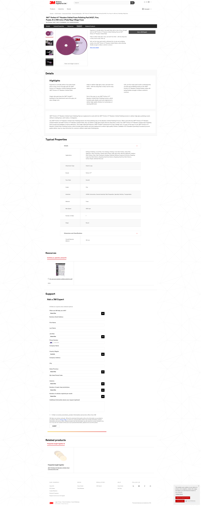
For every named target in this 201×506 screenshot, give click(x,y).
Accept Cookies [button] (180, 501)
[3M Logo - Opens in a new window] (58, 2)
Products (52, 9)
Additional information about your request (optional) (64, 400)
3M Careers (52, 488)
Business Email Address (56, 317)
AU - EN (146, 2)
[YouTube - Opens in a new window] (139, 486)
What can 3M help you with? (57, 310)
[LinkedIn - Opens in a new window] (133, 486)
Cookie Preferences (75, 502)
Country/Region (54, 351)
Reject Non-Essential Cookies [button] (183, 497)
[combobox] (51, 343)
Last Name (52, 328)
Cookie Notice (179, 494)
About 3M (51, 486)
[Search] (132, 2)
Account (147, 9)
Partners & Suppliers (54, 493)
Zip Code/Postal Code (55, 375)
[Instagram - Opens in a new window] (150, 486)
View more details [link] (94, 47)
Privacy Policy (63, 419)
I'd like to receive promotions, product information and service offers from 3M (74, 415)
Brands (69, 9)
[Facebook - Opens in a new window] (145, 486)
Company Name (54, 345)
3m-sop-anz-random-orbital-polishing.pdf (60, 279)
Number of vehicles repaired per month (60, 393)
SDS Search (99, 486)
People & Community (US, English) (57, 495)
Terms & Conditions (66, 502)
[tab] (56, 258)
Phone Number (53, 340)
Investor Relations (53, 490)
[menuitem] (48, 26)
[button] (190, 501)
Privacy (59, 502)
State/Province (53, 369)
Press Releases (80, 488)
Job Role (51, 333)
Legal (56, 502)
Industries (61, 9)
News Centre (80, 486)
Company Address (54, 357)
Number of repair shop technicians (59, 387)
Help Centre (120, 486)
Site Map (120, 488)
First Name (52, 322)
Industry (51, 381)
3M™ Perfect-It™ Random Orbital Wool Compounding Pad (58, 468)
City (50, 363)
